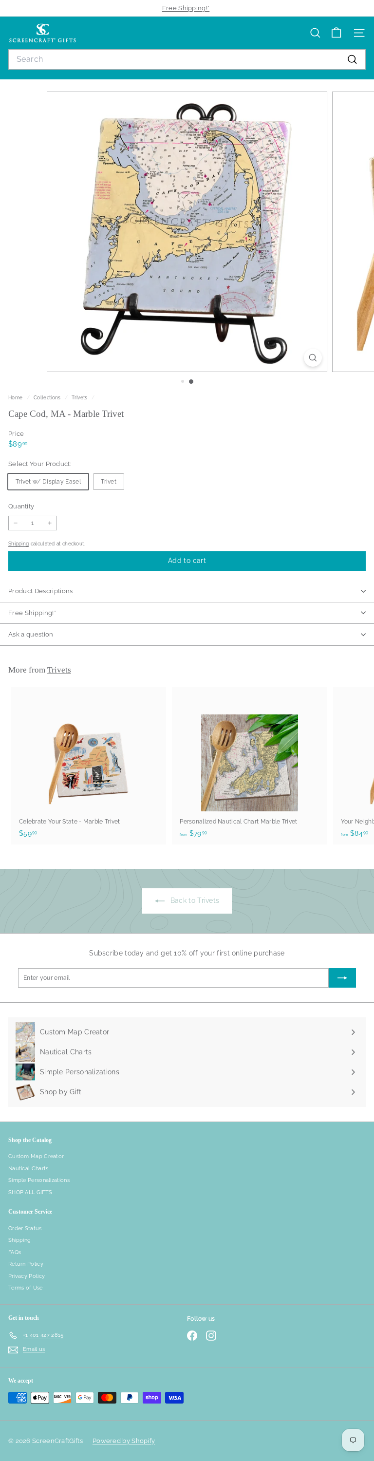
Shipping (18, 543)
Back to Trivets (194, 900)
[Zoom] (313, 358)
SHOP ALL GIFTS (30, 1192)
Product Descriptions (40, 591)
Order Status (25, 1228)
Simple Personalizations (39, 1180)
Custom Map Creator (36, 1156)
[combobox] (187, 59)
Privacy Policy (26, 1276)
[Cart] (336, 33)
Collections (48, 397)
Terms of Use (25, 1288)
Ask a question (31, 634)
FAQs (14, 1252)
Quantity (21, 506)
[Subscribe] (342, 978)
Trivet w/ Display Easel (48, 481)
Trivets (79, 397)
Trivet (108, 481)
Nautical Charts (28, 1168)
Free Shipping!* (186, 8)
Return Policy (25, 1264)
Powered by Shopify (124, 1440)
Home (16, 397)
